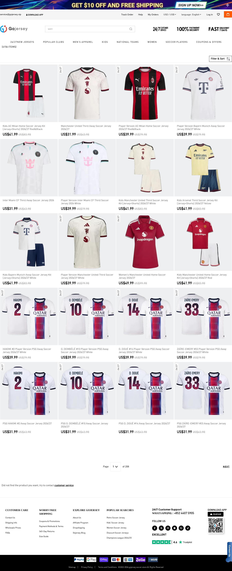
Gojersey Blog (79, 533)
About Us (77, 518)
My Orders (153, 14)
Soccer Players (176, 42)
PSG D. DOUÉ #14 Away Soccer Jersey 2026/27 (144, 423)
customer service (64, 485)
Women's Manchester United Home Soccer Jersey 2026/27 (142, 276)
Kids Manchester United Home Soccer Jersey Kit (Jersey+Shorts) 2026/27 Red (202, 276)
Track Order (127, 14)
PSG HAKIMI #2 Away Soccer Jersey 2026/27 (27, 423)
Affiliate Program (80, 523)
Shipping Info (11, 523)
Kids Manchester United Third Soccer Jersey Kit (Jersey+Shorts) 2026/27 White (143, 202)
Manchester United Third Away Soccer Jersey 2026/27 (86, 128)
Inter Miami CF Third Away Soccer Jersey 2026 (28, 200)
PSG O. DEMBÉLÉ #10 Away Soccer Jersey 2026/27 (84, 425)
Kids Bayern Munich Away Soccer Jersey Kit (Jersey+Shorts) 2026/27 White (27, 276)
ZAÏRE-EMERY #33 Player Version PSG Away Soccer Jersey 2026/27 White (201, 351)
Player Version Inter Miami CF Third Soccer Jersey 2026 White (85, 202)
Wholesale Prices (13, 528)
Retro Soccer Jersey (116, 518)
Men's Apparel (83, 42)
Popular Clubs (53, 42)
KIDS (105, 42)
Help (140, 14)
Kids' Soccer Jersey (115, 523)
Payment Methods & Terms (51, 526)
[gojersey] (13, 29)
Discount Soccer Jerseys (117, 533)
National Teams (128, 42)
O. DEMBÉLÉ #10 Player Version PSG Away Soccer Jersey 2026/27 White (84, 351)
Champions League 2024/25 (119, 538)
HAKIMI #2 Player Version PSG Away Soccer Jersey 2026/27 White (27, 351)
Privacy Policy (87, 567)
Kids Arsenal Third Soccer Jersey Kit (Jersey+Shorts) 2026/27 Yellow (197, 202)
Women (152, 42)
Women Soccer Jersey (116, 528)
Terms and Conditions (107, 567)
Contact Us (10, 518)
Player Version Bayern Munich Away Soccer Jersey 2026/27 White (201, 128)
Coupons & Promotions (49, 521)
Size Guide (43, 537)
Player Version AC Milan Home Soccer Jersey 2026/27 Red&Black (143, 128)
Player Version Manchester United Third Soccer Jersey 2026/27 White (87, 276)
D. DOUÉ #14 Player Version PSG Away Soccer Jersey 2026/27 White (144, 351)
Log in (210, 14)
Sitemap (72, 567)
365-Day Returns (46, 531)
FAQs (7, 533)
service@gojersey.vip (10, 14)
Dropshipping (79, 528)
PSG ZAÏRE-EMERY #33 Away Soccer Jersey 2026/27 (201, 425)
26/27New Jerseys (22, 42)
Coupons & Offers (209, 42)
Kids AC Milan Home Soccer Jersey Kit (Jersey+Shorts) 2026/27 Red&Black (24, 128)
